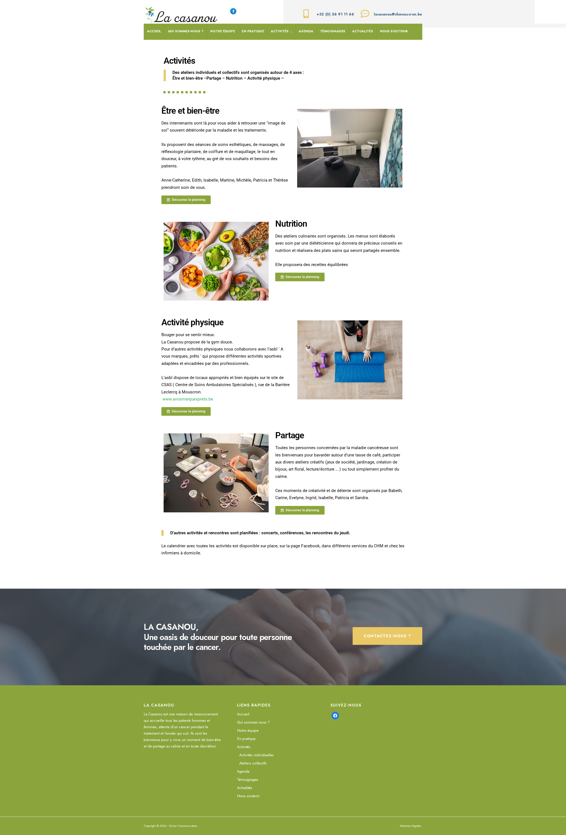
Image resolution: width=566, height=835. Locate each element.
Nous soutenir (394, 31)
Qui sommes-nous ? (186, 31)
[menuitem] (281, 32)
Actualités (362, 31)
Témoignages (332, 31)
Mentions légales (410, 826)
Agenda (306, 31)
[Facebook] (335, 715)
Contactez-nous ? (387, 636)
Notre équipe (222, 31)
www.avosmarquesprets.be (187, 399)
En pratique (253, 31)
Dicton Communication (183, 826)
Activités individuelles (256, 755)
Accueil (154, 31)
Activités (280, 31)
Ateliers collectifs (253, 763)
